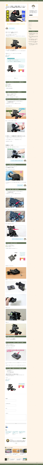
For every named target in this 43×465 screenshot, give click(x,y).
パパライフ (30, 25)
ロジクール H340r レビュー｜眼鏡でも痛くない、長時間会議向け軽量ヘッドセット (22, 432)
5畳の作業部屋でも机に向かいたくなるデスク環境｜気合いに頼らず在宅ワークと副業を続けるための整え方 (33, 34)
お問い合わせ (22, 0)
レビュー (30, 27)
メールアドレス (8, 403)
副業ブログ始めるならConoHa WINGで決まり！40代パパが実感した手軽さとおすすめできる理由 (33, 37)
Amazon (22, 258)
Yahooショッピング (23, 71)
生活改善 (30, 28)
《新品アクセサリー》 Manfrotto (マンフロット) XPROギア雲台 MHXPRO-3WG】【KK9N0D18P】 (22, 384)
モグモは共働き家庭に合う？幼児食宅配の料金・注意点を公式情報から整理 (33, 39)
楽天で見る (7, 56)
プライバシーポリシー (7, 464)
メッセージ (7, 413)
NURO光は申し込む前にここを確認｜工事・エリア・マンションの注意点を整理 (33, 41)
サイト (6, 408)
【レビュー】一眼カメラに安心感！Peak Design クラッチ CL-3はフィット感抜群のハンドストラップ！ (9, 432)
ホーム (8, 0)
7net (24, 69)
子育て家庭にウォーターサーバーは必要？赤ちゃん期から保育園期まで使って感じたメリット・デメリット (33, 44)
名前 (7, 398)
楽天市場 (20, 259)
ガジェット (30, 24)
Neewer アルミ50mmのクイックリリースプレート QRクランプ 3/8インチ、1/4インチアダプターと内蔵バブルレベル (22, 254)
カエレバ (22, 257)
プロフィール (15, 0)
